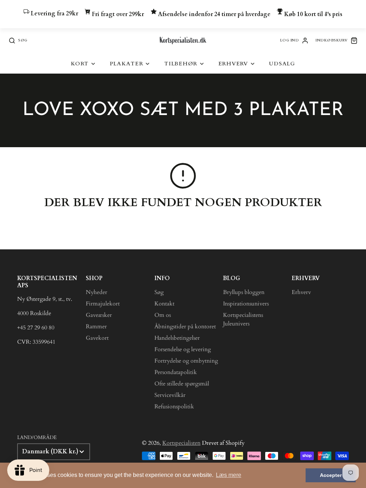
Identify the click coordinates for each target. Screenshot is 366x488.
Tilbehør (180, 64)
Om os (162, 315)
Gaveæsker (99, 315)
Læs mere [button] (228, 475)
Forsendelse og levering (182, 349)
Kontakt (164, 304)
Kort (80, 64)
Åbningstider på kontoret (185, 326)
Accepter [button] (331, 475)
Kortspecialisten (181, 443)
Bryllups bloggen (243, 292)
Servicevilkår (170, 395)
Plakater (126, 64)
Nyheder (96, 292)
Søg (159, 292)
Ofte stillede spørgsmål (181, 384)
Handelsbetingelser (177, 338)
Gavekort (97, 338)
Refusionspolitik (174, 406)
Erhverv (233, 64)
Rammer (96, 326)
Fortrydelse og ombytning (186, 361)
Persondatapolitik (175, 372)
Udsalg (282, 64)
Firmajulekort (103, 304)
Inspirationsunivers (246, 304)
